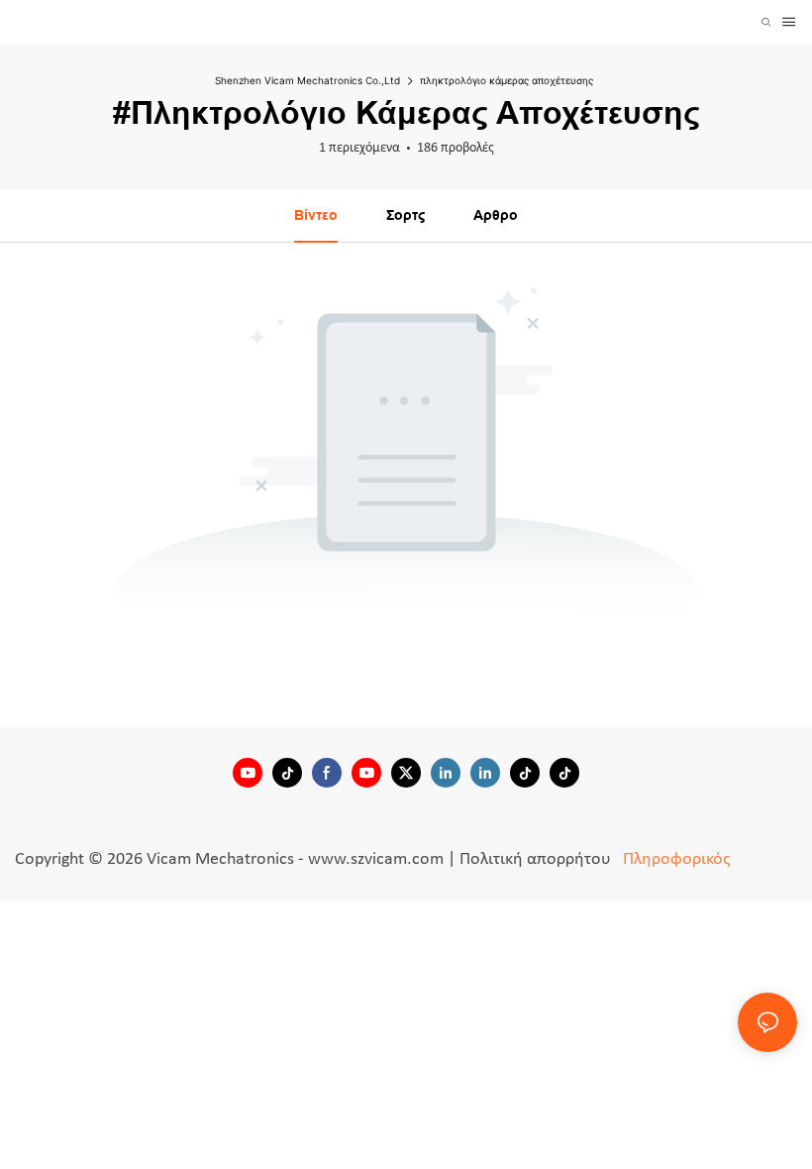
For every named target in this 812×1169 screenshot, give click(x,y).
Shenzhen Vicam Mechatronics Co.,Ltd (307, 80)
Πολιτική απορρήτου (537, 859)
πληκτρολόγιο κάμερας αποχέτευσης (506, 80)
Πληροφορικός (674, 859)
